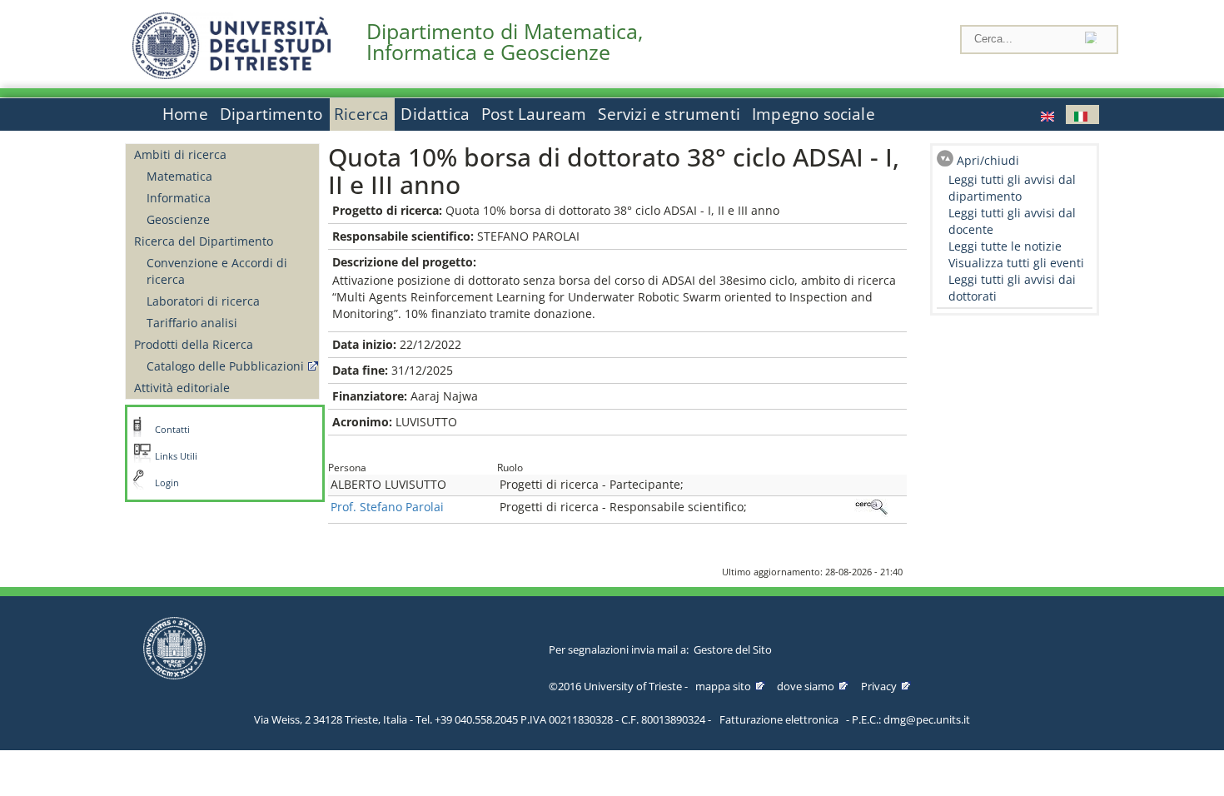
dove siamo (805, 686)
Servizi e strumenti (669, 114)
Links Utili (176, 456)
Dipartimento (271, 114)
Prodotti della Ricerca (193, 344)
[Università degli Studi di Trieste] (231, 74)
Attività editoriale (182, 388)
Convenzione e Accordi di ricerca (217, 271)
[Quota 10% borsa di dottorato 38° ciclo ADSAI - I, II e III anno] (1049, 114)
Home (185, 114)
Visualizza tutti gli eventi (1016, 263)
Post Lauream (533, 114)
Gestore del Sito (733, 649)
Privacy (879, 686)
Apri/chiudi (988, 160)
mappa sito (723, 686)
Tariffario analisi (192, 323)
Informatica (179, 198)
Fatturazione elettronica (778, 719)
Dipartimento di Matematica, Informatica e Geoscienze (504, 41)
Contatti (172, 429)
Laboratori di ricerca (203, 301)
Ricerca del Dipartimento (203, 241)
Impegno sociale (813, 114)
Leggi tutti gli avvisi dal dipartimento (1012, 188)
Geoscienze (178, 219)
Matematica (179, 176)
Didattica (435, 114)
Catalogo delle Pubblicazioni (225, 366)
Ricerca (361, 114)
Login (167, 483)
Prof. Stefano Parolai (387, 507)
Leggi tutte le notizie (1005, 246)
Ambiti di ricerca (180, 154)
